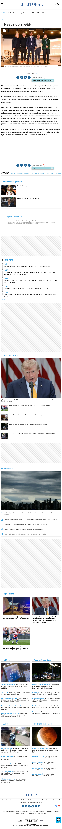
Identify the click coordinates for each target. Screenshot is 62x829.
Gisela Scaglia (32, 97)
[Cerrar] (52, 80)
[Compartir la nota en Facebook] (18, 77)
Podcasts (38, 800)
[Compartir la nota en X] (21, 77)
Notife (32, 802)
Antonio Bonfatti (36, 99)
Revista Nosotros (15, 800)
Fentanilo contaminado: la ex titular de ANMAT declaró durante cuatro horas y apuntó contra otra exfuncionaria (30, 272)
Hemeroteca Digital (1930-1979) (12, 811)
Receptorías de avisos (28, 811)
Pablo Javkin (50, 173)
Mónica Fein (26, 99)
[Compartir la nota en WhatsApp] (25, 77)
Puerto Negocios (24, 802)
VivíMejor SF (56, 800)
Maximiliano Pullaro (16, 97)
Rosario (42, 173)
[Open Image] (4, 30)
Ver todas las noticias (8, 300)
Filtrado (13, 173)
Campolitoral (5, 800)
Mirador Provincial (47, 800)
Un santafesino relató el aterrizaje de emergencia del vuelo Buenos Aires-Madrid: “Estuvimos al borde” (31, 280)
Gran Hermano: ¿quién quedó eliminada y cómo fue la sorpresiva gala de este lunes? (30, 294)
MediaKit (43, 813)
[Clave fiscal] (58, 822)
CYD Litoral (31, 800)
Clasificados (24, 800)
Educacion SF (38, 802)
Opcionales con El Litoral (33, 813)
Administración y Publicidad (44, 811)
